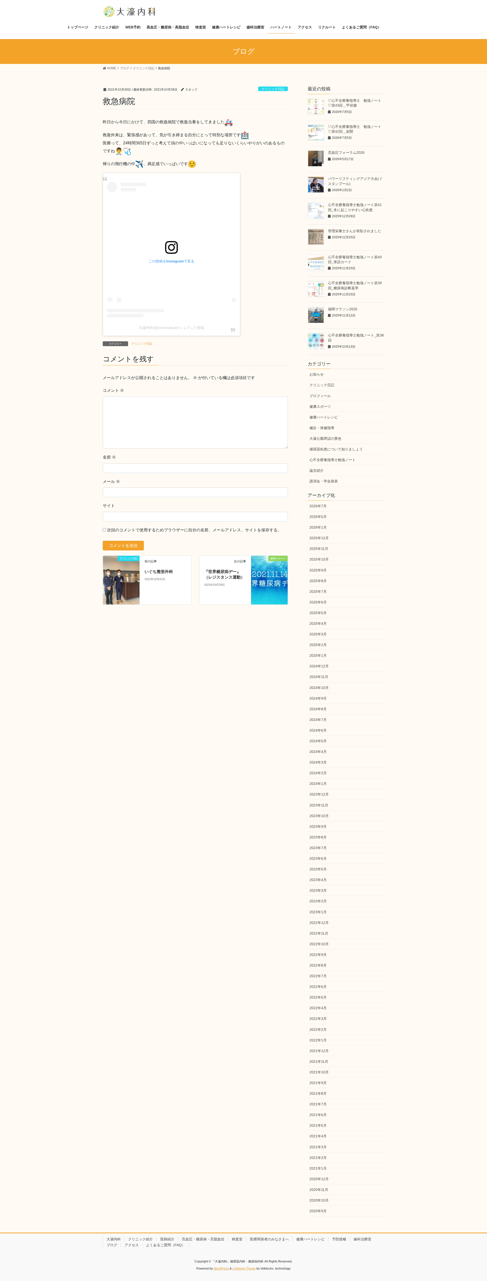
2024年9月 (318, 698)
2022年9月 (318, 955)
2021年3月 (318, 1147)
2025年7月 (318, 591)
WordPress (221, 1268)
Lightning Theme (244, 1268)
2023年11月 (318, 805)
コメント (113, 390)
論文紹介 (316, 470)
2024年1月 (318, 784)
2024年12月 (319, 666)
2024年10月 (319, 688)
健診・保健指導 (321, 428)
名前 (109, 457)
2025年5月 (318, 613)
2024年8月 (318, 709)
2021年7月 (318, 1104)
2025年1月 (318, 655)
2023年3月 (318, 890)
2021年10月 (319, 1072)
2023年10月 (319, 816)
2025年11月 (318, 549)
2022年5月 (318, 997)
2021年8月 (318, 1093)
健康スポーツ (320, 406)
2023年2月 (318, 901)
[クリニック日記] (121, 580)
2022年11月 (318, 933)
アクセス (132, 1245)
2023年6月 (318, 858)
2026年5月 (318, 517)
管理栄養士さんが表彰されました (354, 231)
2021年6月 (318, 1115)
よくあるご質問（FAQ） (165, 1245)
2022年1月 (318, 1040)
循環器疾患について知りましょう (336, 449)
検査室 (237, 1239)
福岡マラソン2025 (342, 309)
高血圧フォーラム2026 (346, 152)
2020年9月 (318, 1211)
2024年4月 (318, 752)
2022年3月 (318, 1019)
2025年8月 (318, 581)
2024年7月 (318, 720)
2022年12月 (319, 923)
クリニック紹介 (140, 1239)
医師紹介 (167, 1239)
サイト (109, 505)
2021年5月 (318, 1125)
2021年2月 (318, 1158)
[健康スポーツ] (269, 568)
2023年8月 (318, 837)
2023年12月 (319, 794)
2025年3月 (318, 634)
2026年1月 (318, 527)
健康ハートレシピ (323, 417)
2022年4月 (318, 1008)
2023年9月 (318, 826)
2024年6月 (318, 730)
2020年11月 (318, 1190)
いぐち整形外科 (159, 571)
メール (111, 481)
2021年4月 (318, 1136)
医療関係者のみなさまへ (269, 1239)
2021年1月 (318, 1168)
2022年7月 (318, 976)
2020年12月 (319, 1179)
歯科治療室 (362, 1239)
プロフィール (320, 396)
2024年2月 (318, 773)
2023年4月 (318, 880)
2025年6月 (318, 602)
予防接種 (339, 1239)
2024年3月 (318, 762)
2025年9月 (318, 570)
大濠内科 (114, 1239)
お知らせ (316, 374)
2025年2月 (318, 645)
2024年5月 (318, 741)
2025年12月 (319, 538)
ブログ (112, 1245)
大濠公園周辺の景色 (325, 438)
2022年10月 (319, 944)
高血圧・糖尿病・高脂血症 (203, 1239)
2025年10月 (319, 559)
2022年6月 (318, 987)
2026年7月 (318, 506)
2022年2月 (318, 1029)
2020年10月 (319, 1200)
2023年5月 (318, 869)
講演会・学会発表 (323, 481)
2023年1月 (318, 912)
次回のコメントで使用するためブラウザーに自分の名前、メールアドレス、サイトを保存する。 (194, 530)
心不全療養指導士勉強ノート (332, 460)
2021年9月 (318, 1083)
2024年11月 (318, 677)
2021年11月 (318, 1061)
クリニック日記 (273, 89)
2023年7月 (318, 848)
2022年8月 (318, 965)
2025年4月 (318, 623)
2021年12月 (319, 1051)
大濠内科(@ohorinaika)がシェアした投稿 (171, 328)
